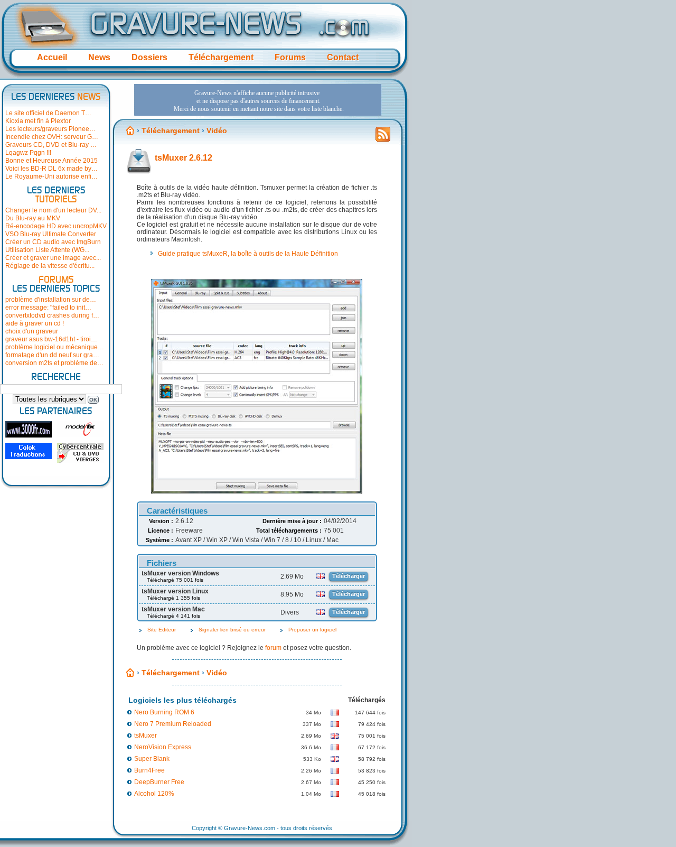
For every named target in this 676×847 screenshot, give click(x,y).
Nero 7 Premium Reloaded (172, 724)
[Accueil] (130, 130)
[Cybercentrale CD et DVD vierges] (80, 453)
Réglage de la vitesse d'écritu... (50, 265)
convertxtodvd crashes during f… (52, 315)
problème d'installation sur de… (50, 299)
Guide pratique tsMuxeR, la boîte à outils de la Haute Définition (248, 253)
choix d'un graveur (31, 331)
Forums (290, 57)
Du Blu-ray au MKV (32, 218)
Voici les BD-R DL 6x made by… (51, 168)
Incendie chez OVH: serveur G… (51, 137)
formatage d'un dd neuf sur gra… (52, 355)
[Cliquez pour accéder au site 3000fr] (28, 429)
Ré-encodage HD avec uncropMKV (56, 226)
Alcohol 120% (154, 793)
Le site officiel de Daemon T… (48, 113)
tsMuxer (145, 735)
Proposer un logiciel (312, 629)
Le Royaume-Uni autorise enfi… (51, 176)
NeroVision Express (162, 747)
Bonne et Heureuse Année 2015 (51, 160)
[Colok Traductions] (28, 451)
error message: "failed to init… (48, 307)
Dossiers (149, 57)
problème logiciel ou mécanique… (54, 347)
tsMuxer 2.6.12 (183, 157)
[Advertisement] (257, 100)
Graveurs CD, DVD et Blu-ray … (51, 144)
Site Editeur (161, 629)
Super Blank (152, 758)
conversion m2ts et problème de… (54, 363)
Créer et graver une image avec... (53, 258)
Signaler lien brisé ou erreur (232, 629)
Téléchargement (221, 57)
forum (273, 647)
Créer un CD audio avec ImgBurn (53, 242)
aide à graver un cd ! (34, 323)
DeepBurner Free (159, 782)
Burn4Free (149, 770)
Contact (343, 57)
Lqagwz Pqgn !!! (28, 152)
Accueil (52, 57)
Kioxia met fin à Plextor (38, 121)
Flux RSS (382, 137)
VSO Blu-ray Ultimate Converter (50, 234)
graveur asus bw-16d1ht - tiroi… (51, 339)
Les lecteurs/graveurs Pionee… (50, 129)
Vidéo (216, 130)
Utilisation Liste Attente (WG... (47, 250)
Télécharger (348, 576)
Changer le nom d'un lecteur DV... (53, 210)
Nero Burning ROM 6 (164, 712)
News (99, 57)
